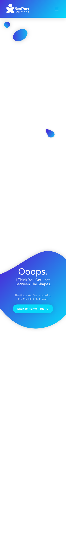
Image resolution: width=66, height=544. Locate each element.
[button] (56, 8)
